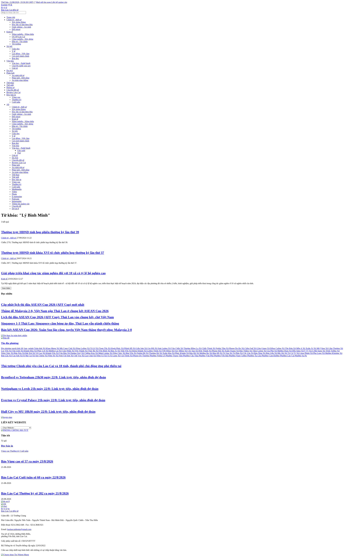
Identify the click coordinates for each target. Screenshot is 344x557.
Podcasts (15, 199)
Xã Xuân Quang (229, 351)
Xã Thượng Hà (153, 353)
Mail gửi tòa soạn (43, 2)
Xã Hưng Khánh (136, 351)
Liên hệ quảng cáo (59, 2)
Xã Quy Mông (177, 351)
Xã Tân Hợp (287, 348)
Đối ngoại (16, 29)
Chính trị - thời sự (14, 20)
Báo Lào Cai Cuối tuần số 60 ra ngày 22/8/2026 (33, 477)
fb (2, 7)
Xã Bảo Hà (191, 353)
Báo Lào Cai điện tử (9, 10)
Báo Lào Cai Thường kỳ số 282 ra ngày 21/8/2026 (35, 493)
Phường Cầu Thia (191, 356)
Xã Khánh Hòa (27, 351)
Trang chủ (10, 17)
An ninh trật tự (18, 75)
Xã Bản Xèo (16, 353)
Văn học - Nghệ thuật (21, 63)
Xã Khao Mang (50, 348)
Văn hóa (10, 61)
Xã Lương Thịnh (151, 351)
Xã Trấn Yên (123, 351)
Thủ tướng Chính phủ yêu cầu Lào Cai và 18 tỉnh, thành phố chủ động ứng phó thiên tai (61, 366)
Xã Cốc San (189, 351)
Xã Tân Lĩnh (15, 351)
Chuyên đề (16, 206)
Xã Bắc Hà (279, 353)
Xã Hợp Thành (202, 351)
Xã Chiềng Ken (88, 353)
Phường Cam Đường (271, 356)
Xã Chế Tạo (76, 356)
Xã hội (9, 46)
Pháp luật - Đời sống (20, 78)
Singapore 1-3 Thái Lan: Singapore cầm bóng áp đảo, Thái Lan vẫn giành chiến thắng (60, 323)
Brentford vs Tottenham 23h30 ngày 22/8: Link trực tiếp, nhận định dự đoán (53, 377)
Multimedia (17, 189)
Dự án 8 (15, 208)
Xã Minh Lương (102, 353)
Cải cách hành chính (20, 56)
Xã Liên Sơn (138, 348)
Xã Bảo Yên (128, 353)
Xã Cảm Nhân (65, 351)
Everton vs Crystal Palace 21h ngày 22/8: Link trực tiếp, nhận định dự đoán (53, 400)
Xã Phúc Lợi (40, 351)
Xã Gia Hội (149, 348)
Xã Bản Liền (268, 353)
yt (4, 7)
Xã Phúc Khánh (179, 353)
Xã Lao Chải (87, 356)
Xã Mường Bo (202, 353)
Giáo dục (16, 49)
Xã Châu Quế (247, 348)
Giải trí (15, 68)
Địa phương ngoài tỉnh (11, 348)
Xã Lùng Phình (303, 353)
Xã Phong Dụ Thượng (140, 356)
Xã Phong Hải (215, 351)
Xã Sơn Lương (161, 348)
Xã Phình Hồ (127, 348)
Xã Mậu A (298, 348)
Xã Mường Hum (281, 351)
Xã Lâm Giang (260, 348)
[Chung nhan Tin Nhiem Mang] (15, 555)
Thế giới (10, 85)
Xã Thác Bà (90, 351)
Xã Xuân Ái (308, 348)
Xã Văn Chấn (174, 348)
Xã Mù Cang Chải (65, 348)
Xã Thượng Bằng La (189, 348)
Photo (14, 194)
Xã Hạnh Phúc (114, 348)
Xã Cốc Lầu (245, 353)
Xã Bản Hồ (214, 353)
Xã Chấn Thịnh (206, 348)
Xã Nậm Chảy (116, 353)
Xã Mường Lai (52, 351)
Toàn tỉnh (38, 348)
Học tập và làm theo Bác (22, 24)
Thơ (19, 153)
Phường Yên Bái (221, 356)
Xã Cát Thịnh (124, 356)
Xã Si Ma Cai (26, 356)
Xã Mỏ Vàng (319, 348)
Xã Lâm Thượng (332, 348)
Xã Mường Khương (331, 353)
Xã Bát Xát (27, 353)
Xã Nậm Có (98, 356)
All (7, 104)
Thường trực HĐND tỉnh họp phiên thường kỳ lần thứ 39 (40, 232)
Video (14, 192)
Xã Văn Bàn (61, 353)
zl (6, 7)
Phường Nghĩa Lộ (158, 356)
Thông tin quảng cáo (20, 204)
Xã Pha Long (316, 353)
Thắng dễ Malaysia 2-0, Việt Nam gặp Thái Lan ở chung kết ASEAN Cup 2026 (55, 311)
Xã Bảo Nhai (257, 353)
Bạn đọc (15, 58)
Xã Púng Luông (80, 348)
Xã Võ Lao (37, 353)
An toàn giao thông (20, 80)
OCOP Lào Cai (18, 37)
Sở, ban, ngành (27, 348)
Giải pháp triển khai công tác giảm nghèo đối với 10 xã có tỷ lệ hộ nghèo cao (53, 273)
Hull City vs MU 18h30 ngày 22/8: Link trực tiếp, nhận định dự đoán (48, 411)
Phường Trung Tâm (174, 356)
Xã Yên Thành (78, 351)
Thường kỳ (16, 99)
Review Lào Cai (13, 92)
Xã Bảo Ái (112, 351)
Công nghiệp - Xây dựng (22, 39)
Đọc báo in (11, 95)
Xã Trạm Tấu (102, 348)
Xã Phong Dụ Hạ (233, 348)
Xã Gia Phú (269, 351)
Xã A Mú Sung (315, 351)
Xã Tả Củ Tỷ (290, 353)
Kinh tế (9, 32)
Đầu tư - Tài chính (20, 41)
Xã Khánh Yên (49, 353)
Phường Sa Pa (301, 356)
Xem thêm (6, 288)
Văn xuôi (21, 150)
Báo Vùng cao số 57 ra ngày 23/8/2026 (27, 461)
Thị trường (16, 44)
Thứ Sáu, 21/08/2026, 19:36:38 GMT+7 (18, 2)
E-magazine (17, 196)
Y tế (13, 51)
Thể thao (10, 83)
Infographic (17, 201)
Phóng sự (10, 87)
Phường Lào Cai (287, 356)
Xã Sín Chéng (38, 356)
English (4, 5)
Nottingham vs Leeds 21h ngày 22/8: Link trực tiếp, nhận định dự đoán (49, 388)
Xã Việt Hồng (165, 351)
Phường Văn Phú (206, 356)
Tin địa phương (10, 343)
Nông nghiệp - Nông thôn (23, 34)
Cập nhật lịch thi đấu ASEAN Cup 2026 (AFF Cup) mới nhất (42, 304)
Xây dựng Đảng (19, 22)
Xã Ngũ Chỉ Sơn (63, 356)
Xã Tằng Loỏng (256, 351)
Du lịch (9, 70)
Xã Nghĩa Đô (140, 353)
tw (9, 508)
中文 (10, 5)
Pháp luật (10, 73)
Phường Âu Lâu (254, 356)
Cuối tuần (16, 102)
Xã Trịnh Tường (329, 351)
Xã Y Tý (305, 351)
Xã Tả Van (225, 353)
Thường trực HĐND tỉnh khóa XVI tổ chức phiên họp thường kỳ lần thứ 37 (52, 252)
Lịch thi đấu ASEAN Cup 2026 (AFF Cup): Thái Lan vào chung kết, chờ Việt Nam (57, 317)
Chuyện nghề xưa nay (21, 66)
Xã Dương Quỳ (74, 353)
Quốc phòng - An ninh (21, 27)
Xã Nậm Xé (50, 356)
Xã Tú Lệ (91, 348)
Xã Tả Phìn (235, 353)
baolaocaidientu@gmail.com (19, 529)
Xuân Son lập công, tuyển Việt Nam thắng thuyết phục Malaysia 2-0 (66, 330)
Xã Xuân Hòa (166, 353)
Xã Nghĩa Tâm (219, 348)
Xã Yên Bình (102, 351)
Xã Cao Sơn (14, 356)
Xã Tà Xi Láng (111, 356)
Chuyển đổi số (12, 90)
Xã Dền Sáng (295, 351)
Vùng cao (16, 97)
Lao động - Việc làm (20, 53)
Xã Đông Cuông (274, 348)
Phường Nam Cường (238, 356)
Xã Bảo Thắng (242, 351)
